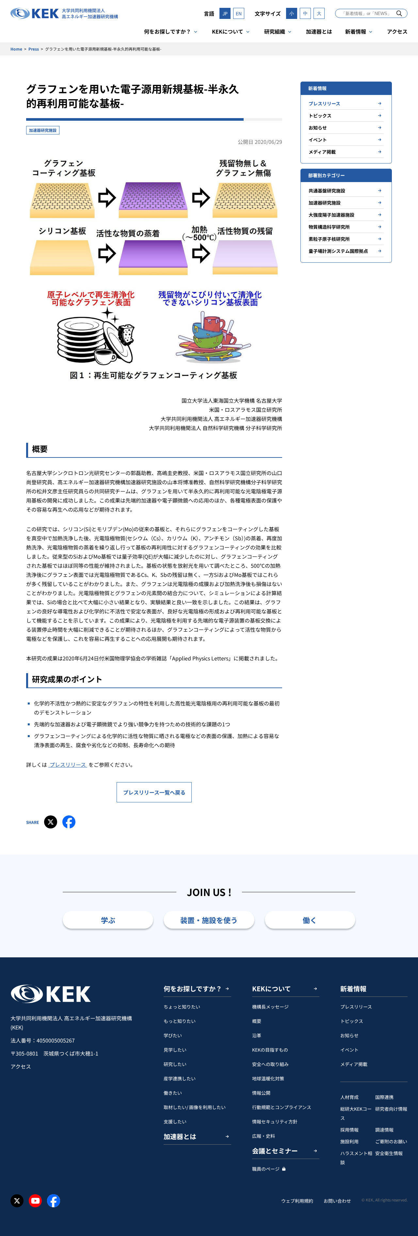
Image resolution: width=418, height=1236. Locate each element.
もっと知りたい (180, 1021)
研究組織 (274, 31)
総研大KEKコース (356, 1113)
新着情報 (355, 31)
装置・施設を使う (209, 920)
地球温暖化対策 (268, 1078)
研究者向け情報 (391, 1108)
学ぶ (108, 920)
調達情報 (384, 1129)
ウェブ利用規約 (297, 1200)
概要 (256, 1021)
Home (16, 49)
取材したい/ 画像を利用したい (195, 1107)
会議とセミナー (275, 1150)
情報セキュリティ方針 (274, 1121)
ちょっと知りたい (182, 1006)
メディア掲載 (322, 151)
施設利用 (349, 1141)
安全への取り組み (270, 1064)
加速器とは (319, 31)
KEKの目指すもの (270, 1049)
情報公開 (261, 1092)
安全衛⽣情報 (389, 1153)
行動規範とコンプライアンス (281, 1107)
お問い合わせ (337, 1200)
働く (310, 920)
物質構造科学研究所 (329, 227)
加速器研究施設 (42, 130)
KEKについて (227, 31)
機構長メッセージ (270, 1006)
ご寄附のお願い (391, 1141)
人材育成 (349, 1097)
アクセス (397, 31)
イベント (318, 139)
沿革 (256, 1035)
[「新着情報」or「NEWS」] (399, 13)
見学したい (175, 1049)
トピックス (320, 115)
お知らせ (318, 127)
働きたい (173, 1092)
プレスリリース (67, 764)
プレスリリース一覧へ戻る (154, 792)
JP (225, 13)
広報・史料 (263, 1136)
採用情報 (349, 1129)
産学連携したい (180, 1078)
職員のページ (266, 1169)
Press (33, 49)
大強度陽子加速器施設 (331, 214)
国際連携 (384, 1097)
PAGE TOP (403, 957)
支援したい (175, 1121)
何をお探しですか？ (167, 31)
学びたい (173, 1035)
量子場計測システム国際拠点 (338, 251)
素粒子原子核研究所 (329, 239)
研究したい (175, 1064)
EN (239, 13)
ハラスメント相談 (356, 1158)
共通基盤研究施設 (327, 190)
